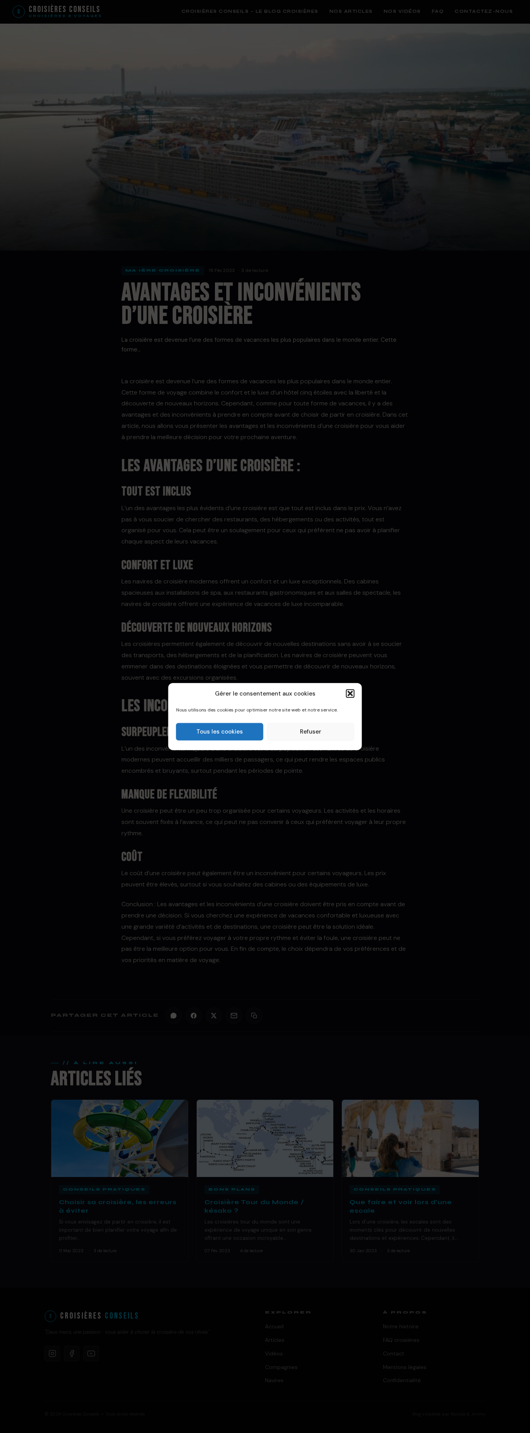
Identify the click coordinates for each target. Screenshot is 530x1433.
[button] (350, 693)
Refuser (310, 732)
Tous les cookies (219, 732)
